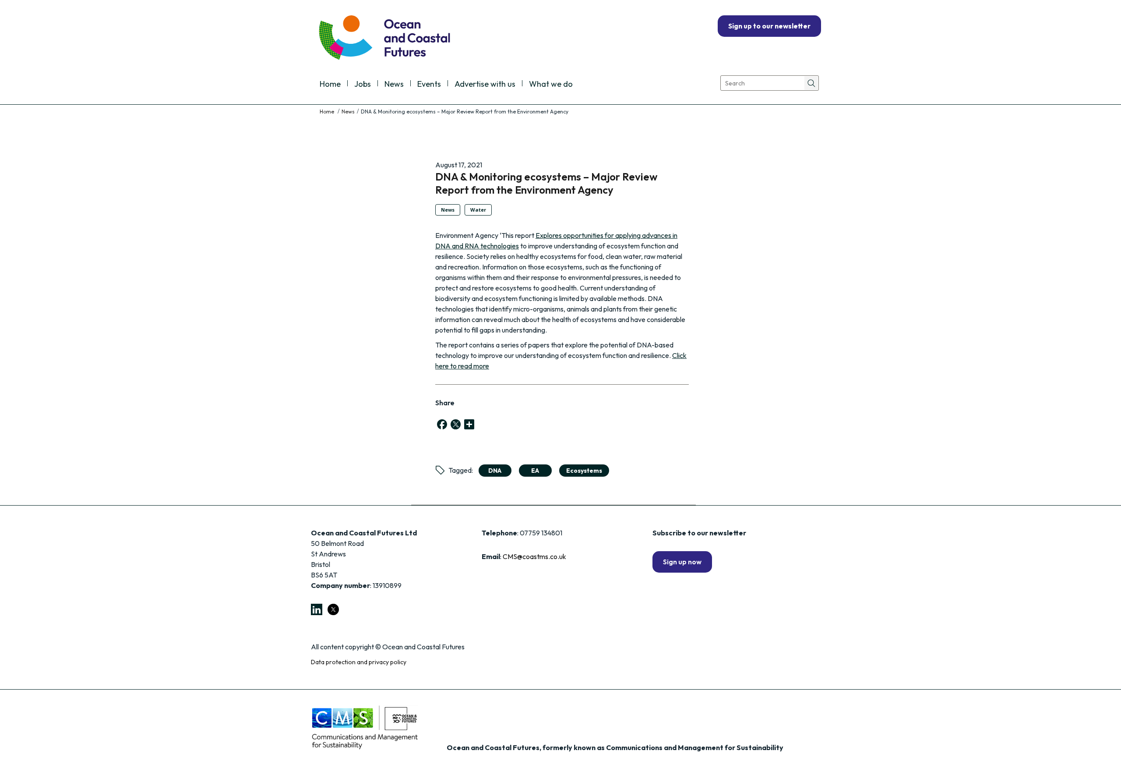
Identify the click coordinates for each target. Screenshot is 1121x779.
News (394, 84)
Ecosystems (584, 470)
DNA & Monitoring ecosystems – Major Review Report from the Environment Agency (546, 183)
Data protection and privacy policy (358, 662)
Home (330, 84)
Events (429, 84)
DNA (494, 470)
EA (535, 470)
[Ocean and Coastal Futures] (383, 38)
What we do (551, 84)
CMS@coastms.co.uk (534, 556)
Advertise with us (485, 84)
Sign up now (682, 561)
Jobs (362, 84)
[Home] (327, 111)
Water (478, 209)
